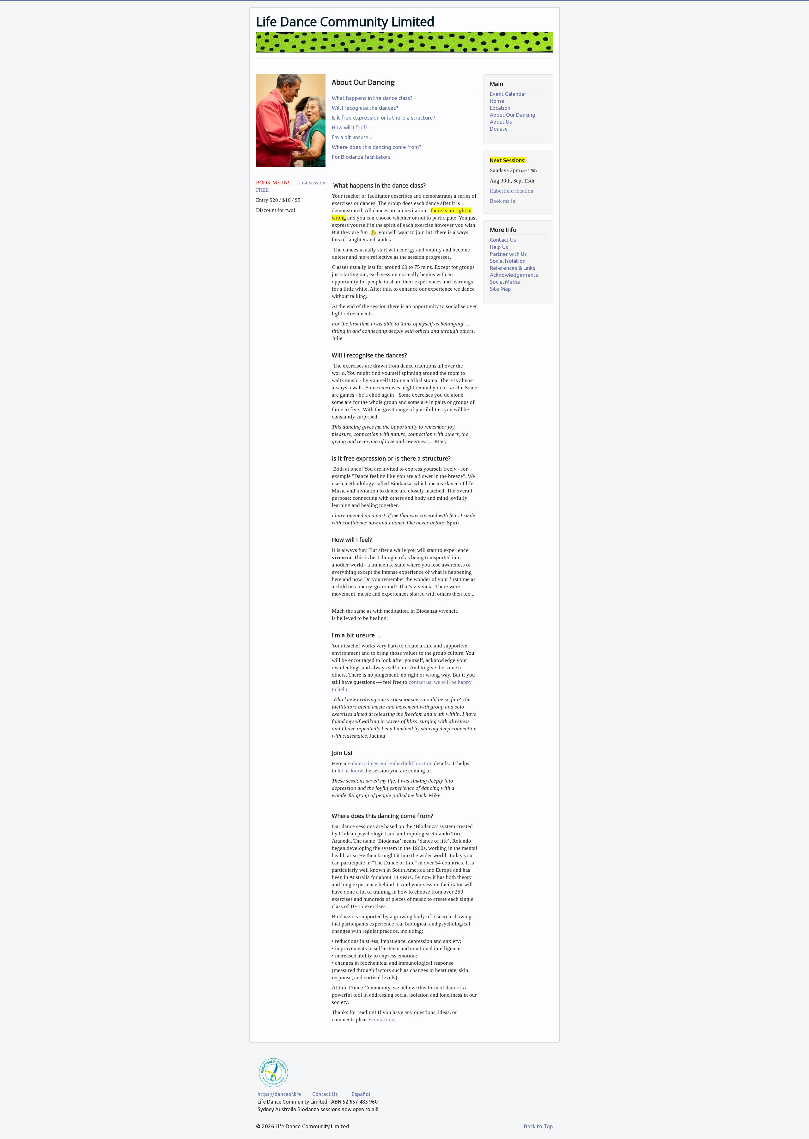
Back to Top (538, 1126)
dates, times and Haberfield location (392, 763)
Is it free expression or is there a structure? (383, 118)
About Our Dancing (512, 115)
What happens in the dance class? (372, 98)
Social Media (505, 282)
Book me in (502, 201)
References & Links (512, 268)
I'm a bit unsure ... (353, 137)
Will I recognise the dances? (365, 108)
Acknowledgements (514, 275)
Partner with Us (508, 254)
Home (497, 101)
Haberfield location (511, 191)
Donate (499, 129)
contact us (382, 1020)
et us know (351, 771)
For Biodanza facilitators (361, 157)
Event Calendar (508, 94)
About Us (501, 122)
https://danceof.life (279, 1094)
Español (361, 1094)
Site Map (500, 289)
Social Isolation (508, 261)
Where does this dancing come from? (376, 147)
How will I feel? (349, 127)
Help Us (499, 247)
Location (500, 108)
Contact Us (503, 240)
